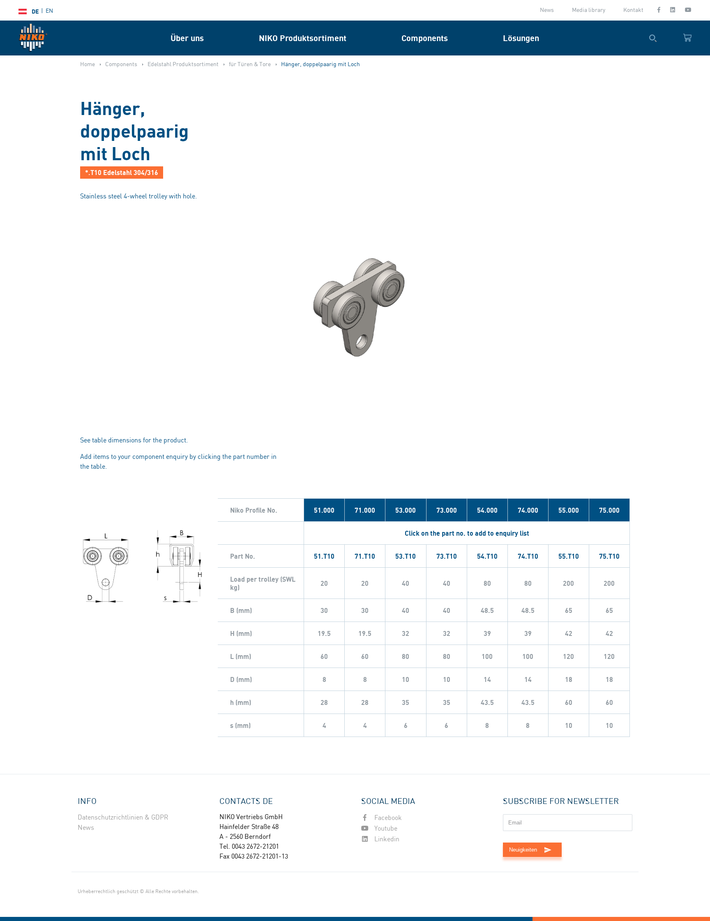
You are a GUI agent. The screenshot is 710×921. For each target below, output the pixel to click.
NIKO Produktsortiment (302, 38)
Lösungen (521, 38)
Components (424, 38)
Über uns (187, 38)
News (547, 10)
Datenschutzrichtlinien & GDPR (123, 817)
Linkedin (386, 839)
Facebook (387, 818)
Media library (588, 10)
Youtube (385, 828)
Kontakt (633, 10)
